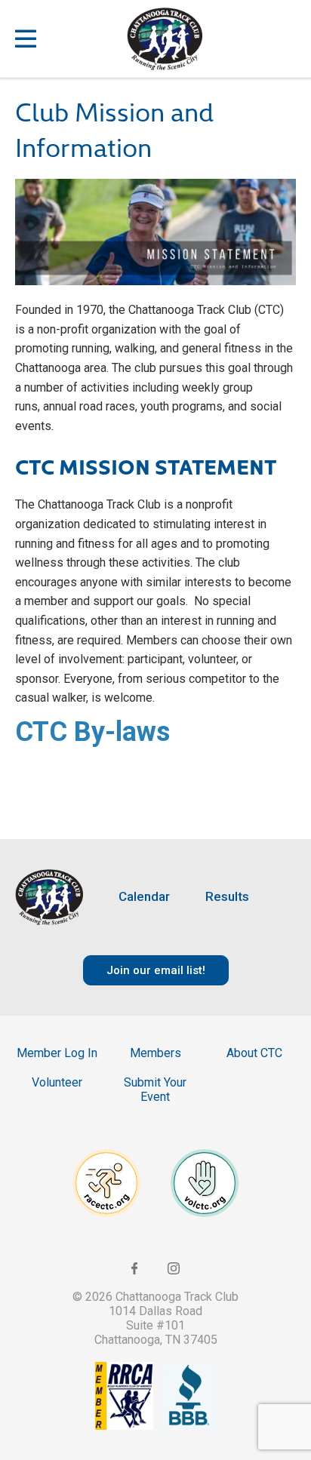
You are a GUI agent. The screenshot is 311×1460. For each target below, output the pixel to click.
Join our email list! (155, 970)
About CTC (254, 1053)
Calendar (144, 896)
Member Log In (57, 1053)
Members (155, 1053)
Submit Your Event (155, 1089)
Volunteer (57, 1082)
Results (227, 896)
